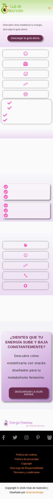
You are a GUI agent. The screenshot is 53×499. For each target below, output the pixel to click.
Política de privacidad (26, 459)
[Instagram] (26, 437)
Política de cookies (26, 454)
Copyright (26, 463)
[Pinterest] (38, 437)
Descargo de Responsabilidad (26, 467)
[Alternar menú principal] (49, 8)
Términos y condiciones (26, 472)
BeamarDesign (35, 492)
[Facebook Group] (49, 437)
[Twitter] (15, 437)
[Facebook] (3, 437)
